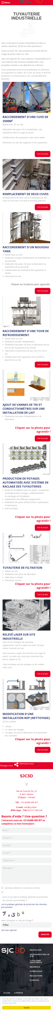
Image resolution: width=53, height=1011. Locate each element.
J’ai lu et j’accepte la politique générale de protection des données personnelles (25, 899)
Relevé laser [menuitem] (35, 950)
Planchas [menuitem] (34, 980)
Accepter (26, 1008)
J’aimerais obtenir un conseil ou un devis (22, 888)
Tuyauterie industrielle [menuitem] (36, 961)
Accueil (6, 993)
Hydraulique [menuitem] (36, 971)
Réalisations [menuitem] (36, 975)
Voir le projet (42, 154)
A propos (18, 993)
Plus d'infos (12, 1003)
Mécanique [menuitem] (35, 967)
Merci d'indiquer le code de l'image (16, 920)
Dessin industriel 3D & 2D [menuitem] (39, 955)
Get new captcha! (9, 930)
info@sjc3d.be (30, 807)
